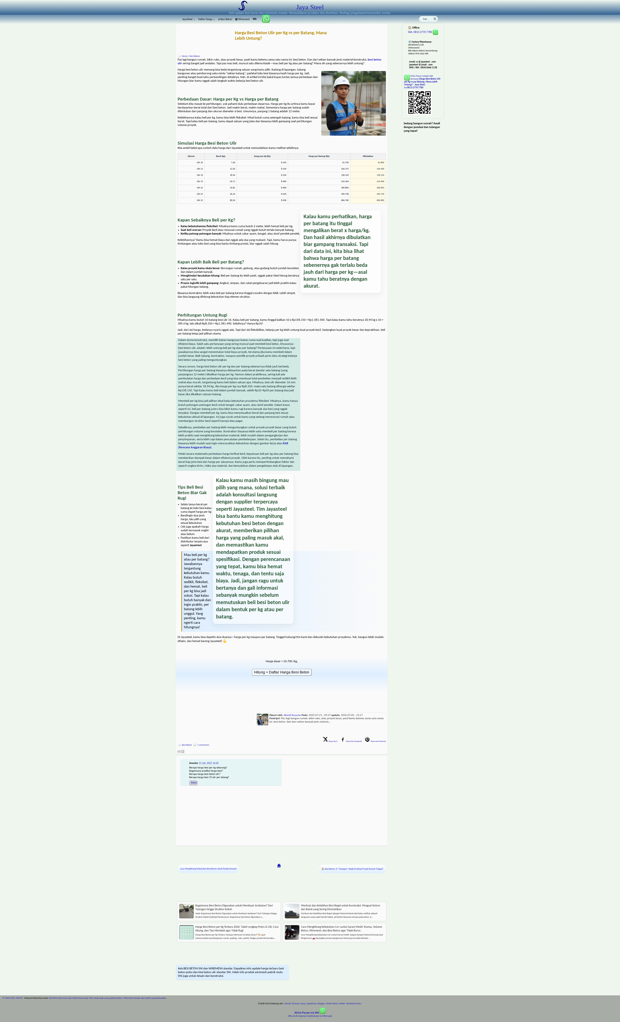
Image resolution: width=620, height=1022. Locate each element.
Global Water (332, 1003)
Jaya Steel (310, 7)
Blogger (321, 1003)
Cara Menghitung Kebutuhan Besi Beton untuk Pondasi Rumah (208, 869)
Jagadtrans (312, 1003)
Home (185, 56)
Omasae (295, 1003)
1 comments (203, 745)
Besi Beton (195, 56)
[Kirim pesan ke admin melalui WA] (264, 22)
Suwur (303, 1003)
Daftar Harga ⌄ (206, 19)
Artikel (342, 1003)
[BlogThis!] (182, 751)
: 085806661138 (255, 20)
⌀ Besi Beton (225, 19)
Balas (194, 782)
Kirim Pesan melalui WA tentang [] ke (422, 82)
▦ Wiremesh (242, 19)
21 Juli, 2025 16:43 (208, 763)
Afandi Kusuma (292, 715)
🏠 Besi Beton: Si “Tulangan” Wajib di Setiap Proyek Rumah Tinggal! (352, 869)
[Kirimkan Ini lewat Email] (179, 751)
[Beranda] (279, 865)
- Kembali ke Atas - (353, 1003)
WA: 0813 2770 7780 (420, 32)
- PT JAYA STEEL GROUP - (12, 998)
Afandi (287, 1003)
